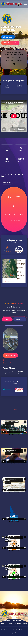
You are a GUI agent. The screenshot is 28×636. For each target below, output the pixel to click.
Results (10, 623)
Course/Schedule (18, 620)
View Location (15, 220)
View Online (7, 182)
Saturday (19, 319)
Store (25, 623)
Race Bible (7, 620)
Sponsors (18, 623)
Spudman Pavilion (10, 363)
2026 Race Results (10, 43)
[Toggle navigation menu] (25, 4)
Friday (7, 319)
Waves (3, 623)
